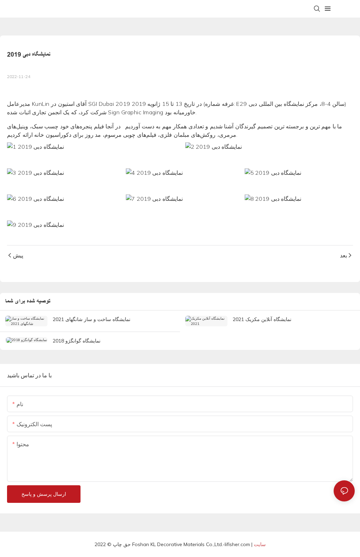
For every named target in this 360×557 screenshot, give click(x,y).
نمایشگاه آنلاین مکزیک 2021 (262, 319)
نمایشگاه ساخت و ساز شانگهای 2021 (91, 319)
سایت (260, 544)
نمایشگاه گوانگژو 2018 (77, 341)
